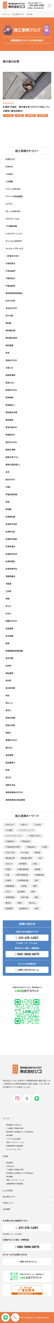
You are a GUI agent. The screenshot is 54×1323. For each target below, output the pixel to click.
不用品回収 (10, 270)
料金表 (5, 1156)
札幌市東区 (10, 546)
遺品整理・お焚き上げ (14, 1124)
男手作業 (42, 115)
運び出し (9, 747)
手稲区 (8, 869)
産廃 (7, 643)
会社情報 (6, 1209)
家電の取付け (11, 427)
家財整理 (9, 419)
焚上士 (8, 606)
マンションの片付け (14, 241)
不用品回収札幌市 (13, 847)
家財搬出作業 (11, 412)
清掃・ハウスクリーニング (15, 1142)
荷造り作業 (10, 725)
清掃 (7, 598)
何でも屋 (8, 115)
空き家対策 (10, 688)
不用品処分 (10, 263)
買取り (8, 732)
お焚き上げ (10, 159)
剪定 (7, 352)
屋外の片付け (11, 442)
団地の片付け (11, 360)
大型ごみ (9, 367)
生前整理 (9, 628)
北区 (40, 858)
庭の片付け (10, 479)
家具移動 (9, 397)
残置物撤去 (10, 576)
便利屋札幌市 (11, 337)
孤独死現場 (10, 375)
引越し (8, 486)
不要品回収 (10, 285)
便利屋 (19, 115)
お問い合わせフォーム (28, 969)
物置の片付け (11, 621)
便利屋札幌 (10, 330)
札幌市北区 (10, 531)
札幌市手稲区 (11, 539)
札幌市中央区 (11, 524)
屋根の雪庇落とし (13, 464)
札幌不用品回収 (22, 874)
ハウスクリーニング (14, 233)
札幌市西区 (10, 561)
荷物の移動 (10, 717)
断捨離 (8, 509)
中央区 (44, 847)
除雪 (7, 770)
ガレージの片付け (13, 211)
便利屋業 (30, 115)
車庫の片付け (11, 740)
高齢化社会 (10, 784)
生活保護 (9, 635)
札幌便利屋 (10, 516)
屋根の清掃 (10, 449)
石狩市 (8, 665)
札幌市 (8, 880)
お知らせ (9, 166)
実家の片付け (11, 390)
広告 (7, 471)
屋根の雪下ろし (12, 457)
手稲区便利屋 (11, 494)
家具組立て (10, 405)
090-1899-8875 (28, 954)
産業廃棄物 (10, 897)
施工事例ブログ (9, 1196)
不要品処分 (10, 278)
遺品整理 (9, 755)
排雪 (7, 501)
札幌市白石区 (11, 554)
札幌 (7, 874)
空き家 (8, 680)
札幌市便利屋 (22, 880)
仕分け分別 (10, 300)
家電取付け (10, 434)
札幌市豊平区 (11, 568)
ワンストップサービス (14, 248)
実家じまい (10, 382)
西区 (36, 897)
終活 (7, 695)
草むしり (9, 702)
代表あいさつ (8, 1202)
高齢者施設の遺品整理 (15, 799)
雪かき (8, 777)
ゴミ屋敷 (9, 830)
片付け (8, 613)
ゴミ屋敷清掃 (11, 226)
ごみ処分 (9, 174)
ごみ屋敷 (9, 181)
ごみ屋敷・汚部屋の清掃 (15, 1128)
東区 (36, 880)
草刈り (8, 710)
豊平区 (8, 902)
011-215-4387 (28, 938)
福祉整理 (9, 673)
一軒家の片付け (12, 255)
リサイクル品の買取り (13, 1139)
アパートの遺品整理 (14, 196)
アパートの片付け (13, 189)
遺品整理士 (10, 762)
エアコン (9, 203)
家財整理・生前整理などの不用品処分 (20, 1131)
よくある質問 (8, 1190)
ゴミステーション (13, 218)
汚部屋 (8, 583)
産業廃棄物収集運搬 (14, 650)
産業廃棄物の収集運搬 (14, 1146)
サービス (6, 1118)
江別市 (8, 591)
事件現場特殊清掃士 (14, 293)
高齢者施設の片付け (14, 792)
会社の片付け (11, 308)
